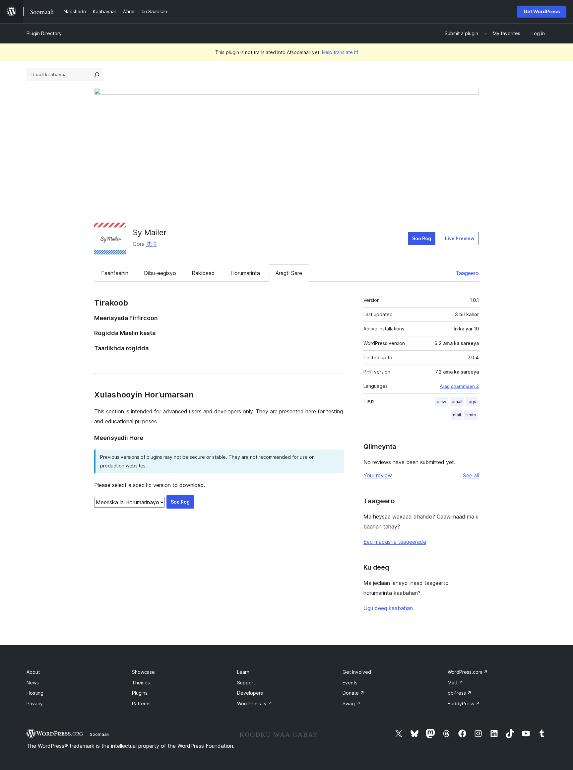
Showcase (143, 672)
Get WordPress (542, 11)
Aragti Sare (289, 273)
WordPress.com (468, 672)
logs (472, 401)
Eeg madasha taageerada (394, 541)
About (33, 672)
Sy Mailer (149, 232)
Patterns (141, 703)
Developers (250, 693)
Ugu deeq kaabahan (388, 608)
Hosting (35, 693)
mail (457, 414)
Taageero (467, 273)
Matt (455, 682)
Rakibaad (203, 273)
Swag (351, 703)
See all (471, 475)
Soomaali (99, 734)
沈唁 (151, 244)
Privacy (35, 703)
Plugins (140, 693)
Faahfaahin (114, 273)
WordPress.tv (254, 703)
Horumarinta (245, 273)
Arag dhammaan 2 (459, 386)
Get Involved (357, 672)
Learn (243, 672)
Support (246, 682)
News (33, 682)
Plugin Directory (44, 33)
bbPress (460, 693)
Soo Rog (421, 238)
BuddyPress (464, 703)
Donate (353, 693)
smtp (471, 414)
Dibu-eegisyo (160, 273)
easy (441, 401)
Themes (141, 682)
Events (350, 682)
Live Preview (460, 238)
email (457, 401)
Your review (377, 475)
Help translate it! (340, 52)
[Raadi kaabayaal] (96, 74)
